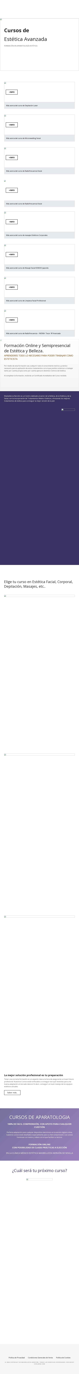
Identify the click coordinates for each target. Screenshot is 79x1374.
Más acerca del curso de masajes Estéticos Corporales (27, 235)
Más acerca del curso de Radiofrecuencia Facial (24, 171)
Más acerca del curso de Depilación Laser (22, 105)
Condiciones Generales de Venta (40, 1358)
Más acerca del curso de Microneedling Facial (23, 138)
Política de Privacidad (17, 1358)
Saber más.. (12, 1092)
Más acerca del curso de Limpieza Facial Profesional (26, 301)
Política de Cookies (63, 1358)
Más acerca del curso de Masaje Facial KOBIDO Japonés (27, 268)
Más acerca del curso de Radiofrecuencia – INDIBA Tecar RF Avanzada (33, 333)
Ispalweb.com (39, 1364)
